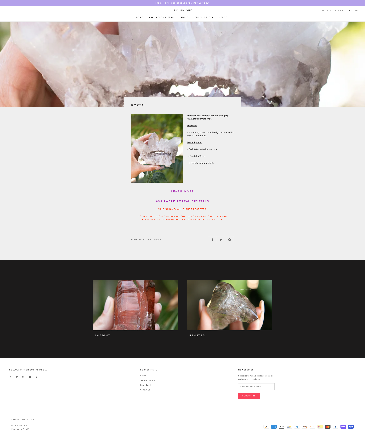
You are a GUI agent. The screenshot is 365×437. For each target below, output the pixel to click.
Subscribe (249, 396)
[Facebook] (10, 376)
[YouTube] (30, 376)
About (185, 17)
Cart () (353, 10)
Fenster (197, 335)
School (224, 17)
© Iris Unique (19, 425)
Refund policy (146, 385)
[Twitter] (17, 376)
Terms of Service (147, 380)
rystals (182, 201)
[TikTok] (36, 376)
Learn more (182, 191)
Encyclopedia (204, 17)
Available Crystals (162, 17)
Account (326, 11)
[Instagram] (23, 376)
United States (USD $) (23, 419)
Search (339, 11)
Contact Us (145, 389)
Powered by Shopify (20, 429)
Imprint (102, 335)
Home (139, 17)
